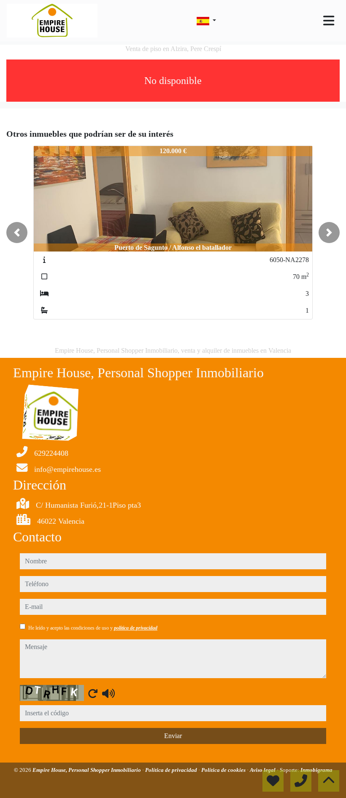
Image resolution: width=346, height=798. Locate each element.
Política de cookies (224, 770)
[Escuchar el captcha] (108, 693)
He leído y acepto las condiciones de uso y (92, 628)
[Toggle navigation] (328, 21)
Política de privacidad (171, 770)
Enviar (173, 735)
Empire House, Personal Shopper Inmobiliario (87, 770)
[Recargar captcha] (92, 693)
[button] (16, 232)
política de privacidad (135, 628)
